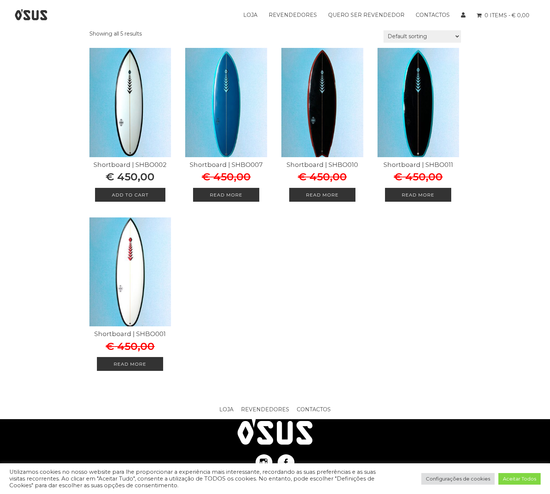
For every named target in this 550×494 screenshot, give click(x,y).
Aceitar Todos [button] (519, 479)
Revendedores (293, 15)
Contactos (433, 15)
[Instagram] (264, 462)
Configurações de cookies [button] (458, 479)
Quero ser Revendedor (366, 15)
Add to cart (130, 195)
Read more (226, 195)
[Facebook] (286, 462)
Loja (250, 15)
